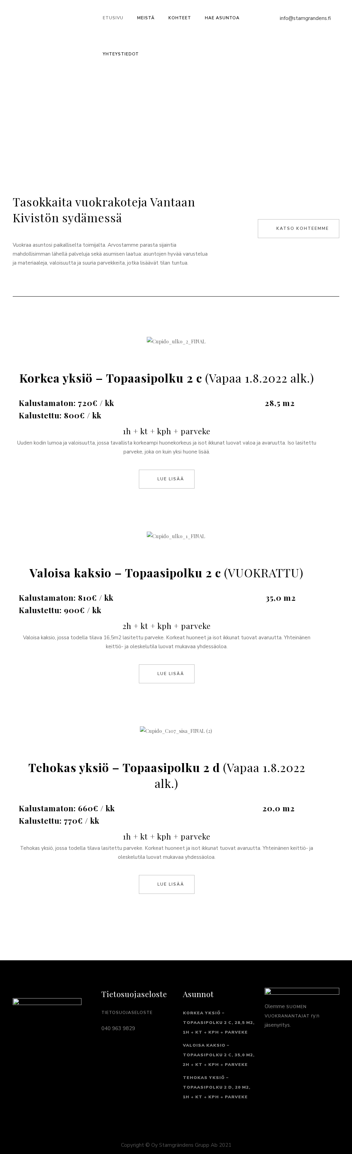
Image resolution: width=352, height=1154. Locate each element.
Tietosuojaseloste (127, 1012)
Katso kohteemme (302, 228)
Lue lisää (170, 479)
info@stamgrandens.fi (305, 18)
